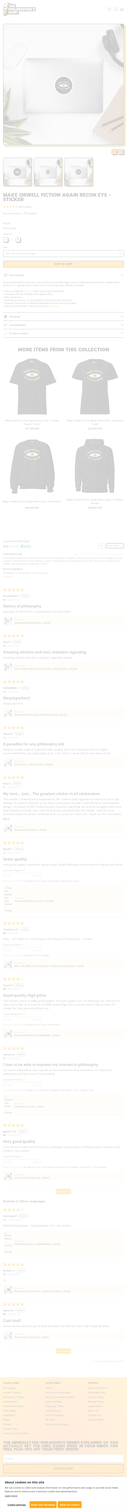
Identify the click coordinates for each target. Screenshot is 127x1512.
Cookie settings (17, 1504)
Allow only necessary (43, 1504)
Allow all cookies (69, 1504)
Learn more (11, 1495)
